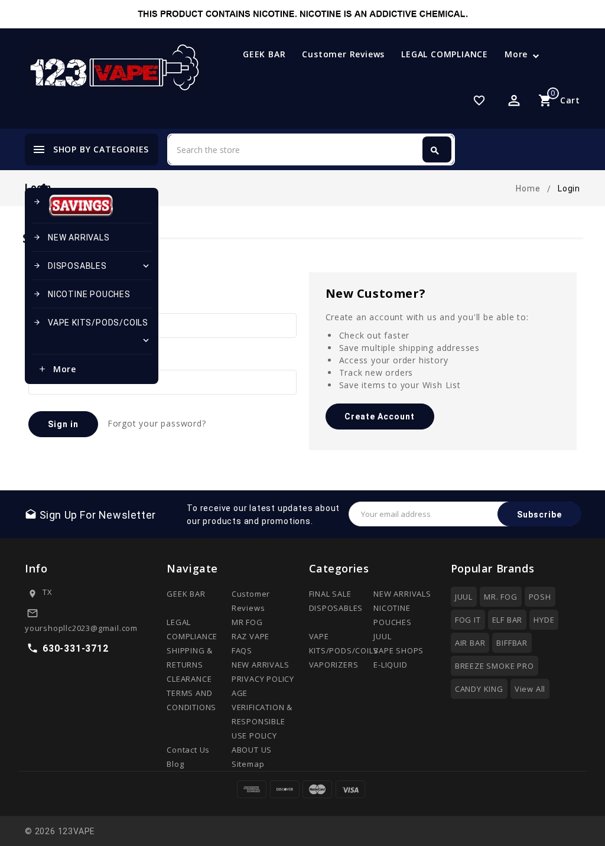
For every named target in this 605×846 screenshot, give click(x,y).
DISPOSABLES (92, 266)
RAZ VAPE (250, 636)
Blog (175, 764)
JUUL (382, 636)
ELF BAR (507, 619)
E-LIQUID (390, 664)
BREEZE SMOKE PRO (494, 665)
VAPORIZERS (334, 664)
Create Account (379, 416)
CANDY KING (479, 689)
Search (435, 150)
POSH (540, 596)
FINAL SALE (330, 593)
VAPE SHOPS (398, 650)
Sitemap (248, 764)
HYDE (544, 619)
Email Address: (57, 302)
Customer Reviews (343, 54)
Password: (49, 359)
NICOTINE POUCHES (82, 294)
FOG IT (468, 619)
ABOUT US (252, 749)
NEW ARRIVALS (71, 237)
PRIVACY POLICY (263, 678)
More (516, 54)
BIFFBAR (512, 642)
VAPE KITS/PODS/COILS (92, 332)
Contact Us (188, 749)
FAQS (242, 650)
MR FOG (247, 622)
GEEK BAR (264, 54)
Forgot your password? (157, 423)
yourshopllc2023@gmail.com (81, 628)
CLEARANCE (189, 678)
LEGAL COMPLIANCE (444, 54)
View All (530, 689)
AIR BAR (470, 642)
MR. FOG (501, 596)
